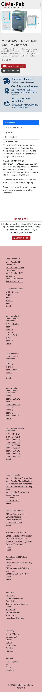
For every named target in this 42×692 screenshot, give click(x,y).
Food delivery (11, 601)
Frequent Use (12, 497)
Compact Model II (13, 517)
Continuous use (12, 500)
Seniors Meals (12, 615)
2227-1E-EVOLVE (13, 448)
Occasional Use (12, 495)
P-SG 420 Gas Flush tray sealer (19, 541)
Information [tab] (10, 122)
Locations (10, 670)
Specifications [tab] (11, 137)
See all (8, 306)
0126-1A (9, 300)
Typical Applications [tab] (13, 127)
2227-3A (9, 407)
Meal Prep (10, 595)
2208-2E (9, 372)
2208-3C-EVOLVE (13, 404)
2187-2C (9, 367)
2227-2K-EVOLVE (13, 369)
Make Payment (12, 661)
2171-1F (9, 338)
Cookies (9, 648)
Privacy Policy (12, 645)
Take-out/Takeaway (14, 598)
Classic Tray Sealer (14, 519)
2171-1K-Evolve (12, 324)
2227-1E (9, 327)
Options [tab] (8, 132)
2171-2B (9, 364)
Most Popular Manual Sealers (19, 481)
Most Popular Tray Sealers (17, 492)
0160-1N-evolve (12, 292)
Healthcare (10, 609)
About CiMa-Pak (13, 634)
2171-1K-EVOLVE (13, 434)
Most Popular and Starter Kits (19, 478)
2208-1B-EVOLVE (13, 442)
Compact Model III (14, 522)
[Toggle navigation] (37, 5)
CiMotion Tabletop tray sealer (19, 536)
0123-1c (9, 295)
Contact (9, 667)
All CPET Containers (14, 278)
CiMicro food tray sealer (16, 514)
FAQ (7, 664)
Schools (9, 606)
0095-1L (9, 297)
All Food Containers (14, 281)
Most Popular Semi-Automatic (19, 483)
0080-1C (9, 303)
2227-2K (9, 361)
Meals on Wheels (13, 612)
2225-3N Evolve (12, 415)
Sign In (9, 642)
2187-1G (9, 332)
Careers (9, 639)
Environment (11, 637)
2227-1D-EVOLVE (13, 445)
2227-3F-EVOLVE (13, 399)
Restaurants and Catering (17, 604)
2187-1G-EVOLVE (13, 437)
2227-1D (9, 329)
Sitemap (9, 651)
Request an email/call (14, 66)
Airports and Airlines (15, 618)
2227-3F (9, 396)
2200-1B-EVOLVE (13, 439)
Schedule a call (12, 70)
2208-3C (9, 401)
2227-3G (9, 413)
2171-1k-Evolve (12, 335)
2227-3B (9, 410)
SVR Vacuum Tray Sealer (16, 538)
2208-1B (9, 340)
